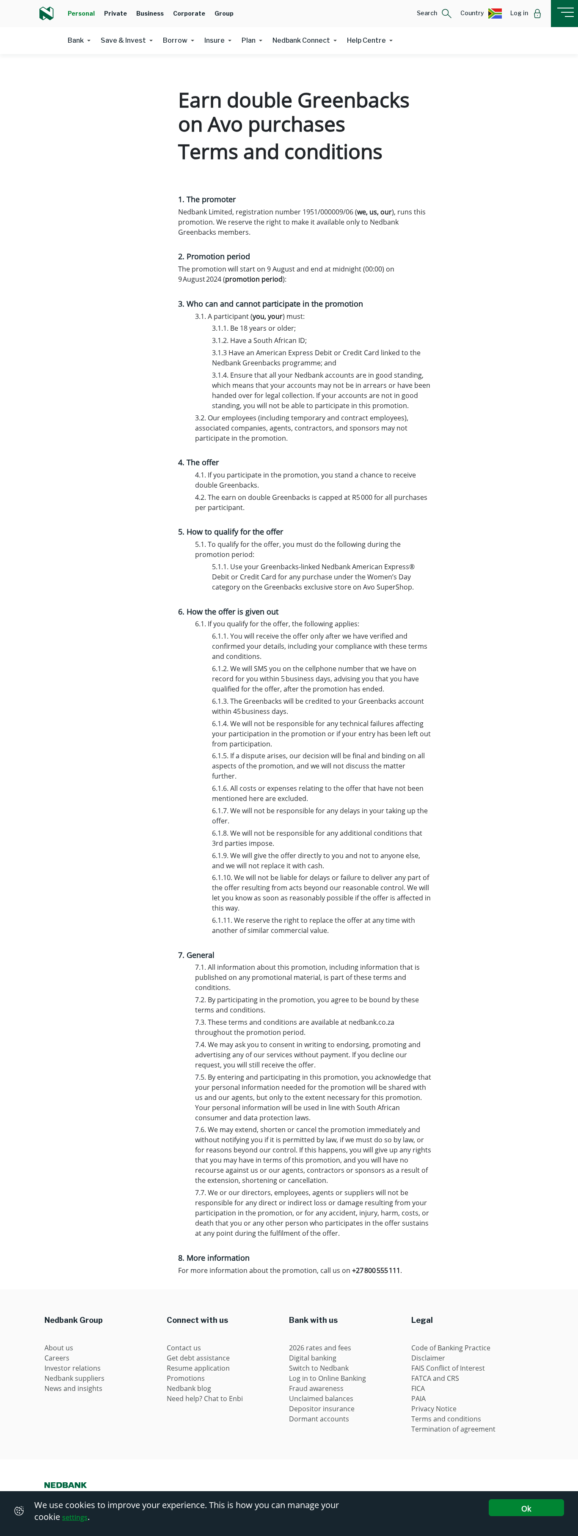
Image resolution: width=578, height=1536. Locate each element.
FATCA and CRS (435, 1378)
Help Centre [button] (366, 40)
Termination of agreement (453, 1429)
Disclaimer (428, 1358)
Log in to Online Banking (327, 1378)
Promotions (186, 1378)
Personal (81, 13)
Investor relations (72, 1368)
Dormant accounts (319, 1419)
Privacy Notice (434, 1408)
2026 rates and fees (320, 1347)
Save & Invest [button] (123, 40)
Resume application (198, 1368)
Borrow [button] (175, 40)
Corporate (189, 13)
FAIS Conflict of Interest (448, 1368)
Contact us (184, 1347)
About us (58, 1347)
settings (75, 1517)
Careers (56, 1358)
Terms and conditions (446, 1419)
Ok (526, 1508)
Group (224, 13)
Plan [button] (249, 40)
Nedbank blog (189, 1388)
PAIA (418, 1398)
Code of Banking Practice (450, 1347)
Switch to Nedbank (319, 1368)
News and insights (73, 1388)
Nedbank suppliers (74, 1378)
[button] (434, 13)
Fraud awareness (316, 1388)
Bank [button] (76, 40)
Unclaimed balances (321, 1398)
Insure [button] (214, 40)
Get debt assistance (198, 1358)
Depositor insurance (322, 1408)
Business (150, 13)
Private (115, 13)
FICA (418, 1388)
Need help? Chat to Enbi (205, 1398)
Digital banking (312, 1358)
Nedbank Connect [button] (301, 40)
